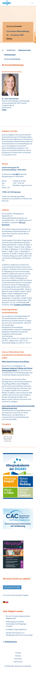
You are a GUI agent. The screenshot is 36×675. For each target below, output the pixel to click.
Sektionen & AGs (24, 50)
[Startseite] (3, 50)
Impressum (18, 659)
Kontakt (18, 653)
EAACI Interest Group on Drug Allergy (15, 362)
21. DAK (16, 174)
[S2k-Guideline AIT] (7, 602)
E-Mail (4, 110)
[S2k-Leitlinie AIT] (4, 602)
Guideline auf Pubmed (22, 305)
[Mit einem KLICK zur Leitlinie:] (12, 587)
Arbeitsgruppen (10, 55)
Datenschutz (18, 662)
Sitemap (18, 656)
